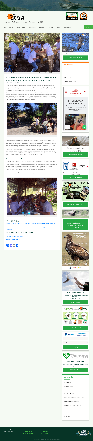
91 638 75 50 (28, 434)
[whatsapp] (86, 7)
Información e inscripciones (75, 204)
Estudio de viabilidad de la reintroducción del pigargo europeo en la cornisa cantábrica (75, 224)
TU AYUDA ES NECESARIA (75, 154)
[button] (12, 27)
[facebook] (65, 7)
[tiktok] (76, 7)
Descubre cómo (76, 302)
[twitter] (69, 7)
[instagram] (72, 7)
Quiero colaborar (75, 369)
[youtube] (79, 7)
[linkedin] (83, 7)
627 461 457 (46, 434)
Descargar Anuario (75, 57)
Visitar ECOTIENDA (75, 327)
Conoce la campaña (76, 177)
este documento (39, 173)
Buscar (88, 27)
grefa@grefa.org (10, 434)
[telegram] (90, 7)
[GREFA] (24, 18)
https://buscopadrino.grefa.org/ (13, 239)
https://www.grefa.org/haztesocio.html (14, 236)
